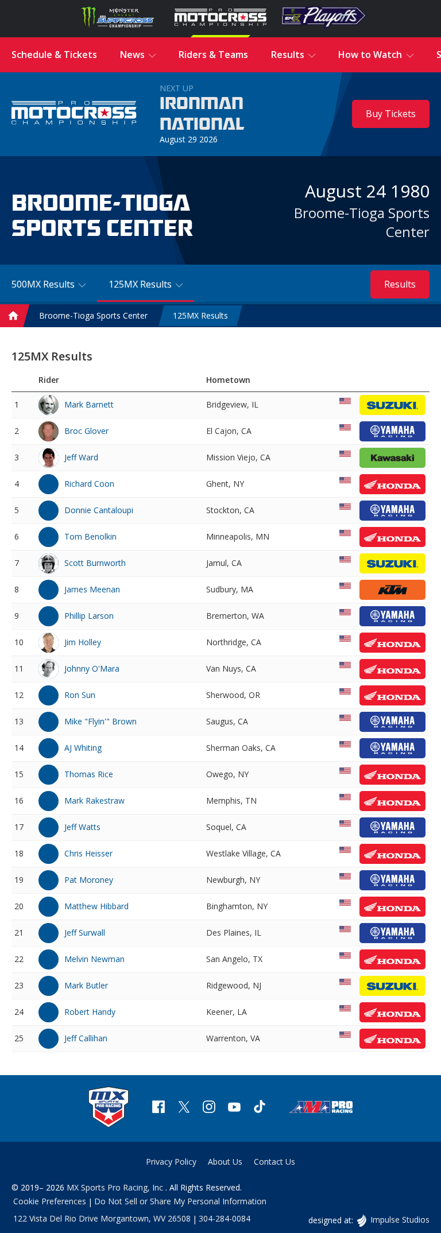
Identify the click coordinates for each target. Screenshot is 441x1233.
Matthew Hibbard (96, 906)
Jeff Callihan (85, 1038)
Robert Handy (89, 1011)
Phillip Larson (89, 615)
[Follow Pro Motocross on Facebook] (158, 1108)
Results (400, 284)
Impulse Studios (400, 1219)
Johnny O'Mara (91, 668)
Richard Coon (89, 483)
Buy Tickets (391, 113)
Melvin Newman (94, 958)
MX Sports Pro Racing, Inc (116, 1187)
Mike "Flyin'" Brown (100, 721)
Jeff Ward (81, 457)
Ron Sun (79, 694)
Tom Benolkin (90, 536)
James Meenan (92, 589)
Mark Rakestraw (94, 800)
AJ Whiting (83, 747)
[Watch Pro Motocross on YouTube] (234, 1108)
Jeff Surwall (84, 932)
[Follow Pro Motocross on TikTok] (259, 1108)
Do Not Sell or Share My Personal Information (180, 1201)
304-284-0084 (224, 1218)
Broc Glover (86, 430)
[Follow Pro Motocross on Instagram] (209, 1108)
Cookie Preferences (49, 1201)
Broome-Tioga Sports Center (93, 315)
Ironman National (202, 114)
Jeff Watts (82, 826)
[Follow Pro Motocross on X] (183, 1108)
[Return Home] (74, 114)
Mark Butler (86, 985)
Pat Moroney (88, 879)
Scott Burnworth (95, 562)
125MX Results (200, 315)
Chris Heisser (88, 853)
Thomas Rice (88, 774)
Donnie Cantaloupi (98, 510)
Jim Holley (82, 642)
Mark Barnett (89, 404)
